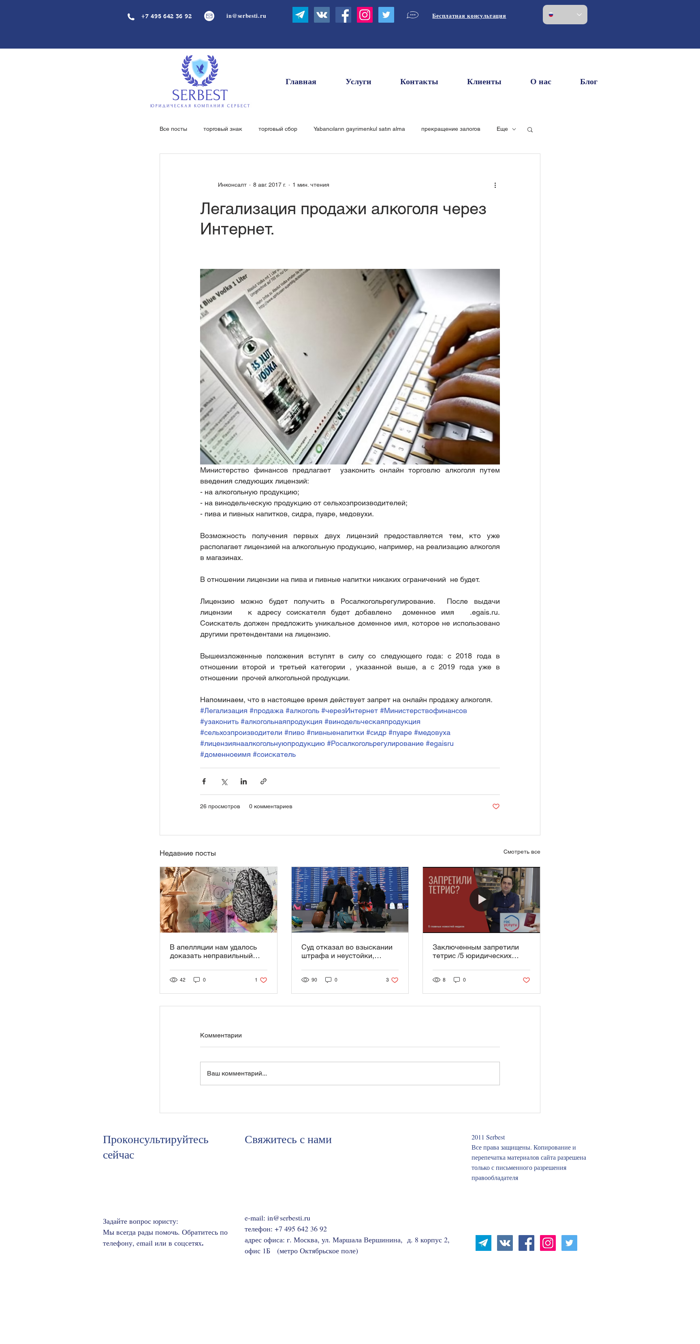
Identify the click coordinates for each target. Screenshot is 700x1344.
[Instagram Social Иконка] (365, 15)
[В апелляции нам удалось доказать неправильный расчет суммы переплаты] (218, 900)
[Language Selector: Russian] (565, 14)
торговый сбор (277, 129)
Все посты (173, 129)
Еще (502, 129)
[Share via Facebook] (204, 781)
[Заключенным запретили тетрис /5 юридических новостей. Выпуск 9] (481, 900)
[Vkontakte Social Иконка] (322, 15)
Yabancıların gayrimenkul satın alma (359, 129)
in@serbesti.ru (288, 1218)
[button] (530, 129)
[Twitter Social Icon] (386, 15)
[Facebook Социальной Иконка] (343, 15)
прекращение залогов (450, 129)
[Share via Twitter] (224, 781)
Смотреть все (522, 851)
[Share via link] (263, 781)
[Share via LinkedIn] (244, 781)
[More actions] (495, 185)
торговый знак (222, 129)
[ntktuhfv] (300, 15)
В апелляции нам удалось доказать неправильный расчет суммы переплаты (213, 951)
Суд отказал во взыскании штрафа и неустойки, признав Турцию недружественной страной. (347, 951)
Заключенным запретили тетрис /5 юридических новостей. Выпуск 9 (476, 951)
